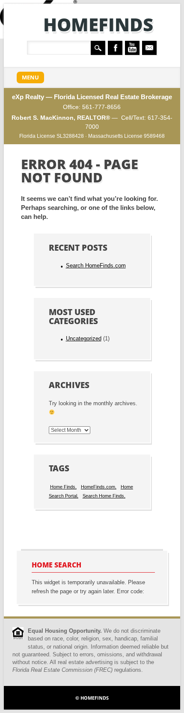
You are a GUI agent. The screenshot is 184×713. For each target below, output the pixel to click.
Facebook (115, 48)
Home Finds (62, 486)
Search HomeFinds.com (96, 266)
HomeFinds (98, 24)
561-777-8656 (101, 106)
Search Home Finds (103, 495)
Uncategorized (83, 339)
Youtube (132, 48)
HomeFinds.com (98, 486)
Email (149, 48)
